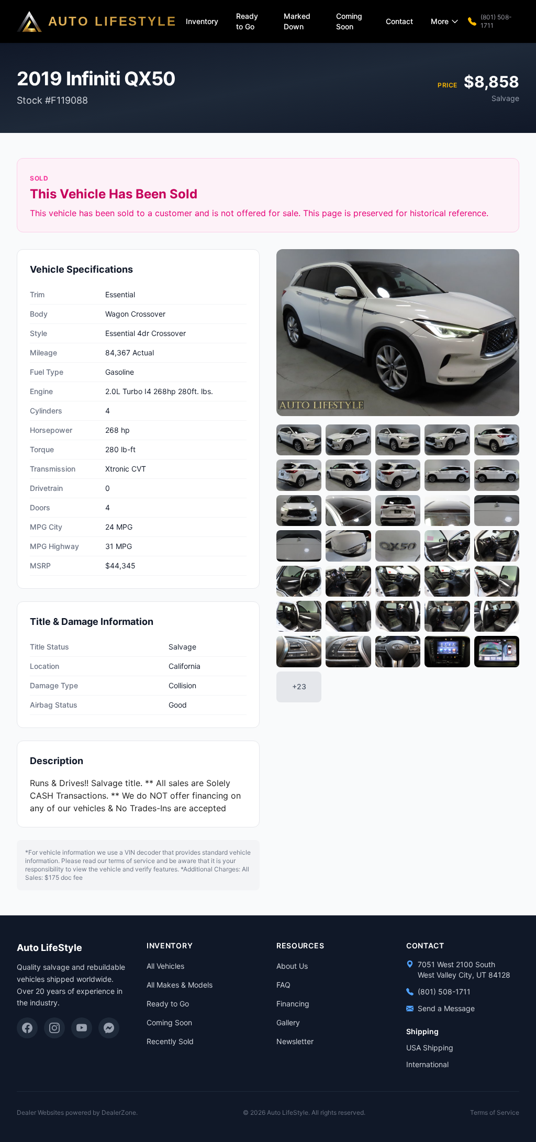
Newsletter (295, 1041)
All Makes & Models (180, 984)
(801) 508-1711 (496, 21)
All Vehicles (165, 965)
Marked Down (297, 21)
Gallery (288, 1022)
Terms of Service (494, 1112)
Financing (292, 1003)
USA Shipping (429, 1047)
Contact (399, 21)
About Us (292, 965)
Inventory (202, 21)
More (440, 21)
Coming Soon (349, 21)
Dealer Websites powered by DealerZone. (77, 1112)
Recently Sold (170, 1041)
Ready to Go (247, 21)
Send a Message (446, 1008)
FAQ (283, 984)
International (427, 1064)
